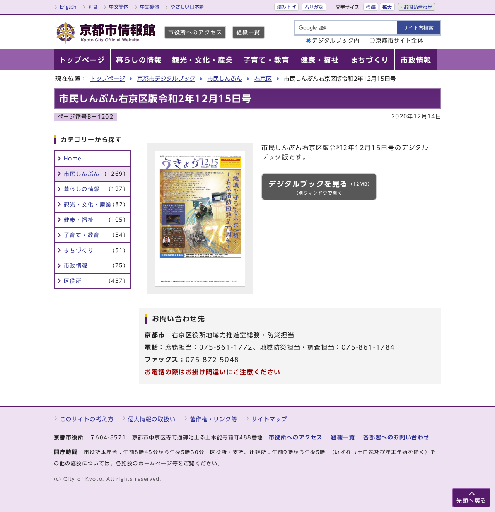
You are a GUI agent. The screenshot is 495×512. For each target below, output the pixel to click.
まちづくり (95, 250)
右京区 (263, 79)
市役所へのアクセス (195, 32)
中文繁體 (149, 6)
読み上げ (286, 7)
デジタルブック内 (336, 40)
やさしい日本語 (187, 6)
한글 (93, 6)
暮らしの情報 (95, 189)
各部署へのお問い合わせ (396, 437)
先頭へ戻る (471, 500)
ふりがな (313, 7)
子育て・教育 (95, 235)
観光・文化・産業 (95, 204)
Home (73, 158)
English (68, 6)
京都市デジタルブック (166, 79)
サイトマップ (270, 419)
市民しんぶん (224, 79)
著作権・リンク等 (214, 419)
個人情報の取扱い (152, 419)
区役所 (95, 281)
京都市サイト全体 (400, 40)
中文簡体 (118, 6)
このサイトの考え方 (87, 419)
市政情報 (95, 265)
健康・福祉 (95, 220)
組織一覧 (248, 32)
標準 (371, 7)
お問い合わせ (418, 7)
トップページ (107, 79)
